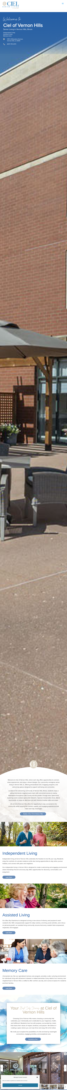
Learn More (9, 877)
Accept (20, 1085)
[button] (37, 1077)
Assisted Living (7, 34)
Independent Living (9, 33)
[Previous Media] (1, 1068)
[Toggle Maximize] (65, 1054)
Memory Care (7, 36)
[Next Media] (65, 1068)
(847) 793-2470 (11, 44)
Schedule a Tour (33, 1039)
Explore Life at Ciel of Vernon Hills (33, 814)
